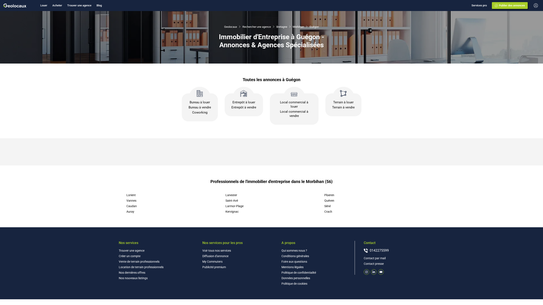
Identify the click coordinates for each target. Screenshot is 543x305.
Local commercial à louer (294, 104)
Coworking (199, 112)
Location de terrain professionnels (141, 267)
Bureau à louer (200, 102)
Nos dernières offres (132, 272)
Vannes (131, 200)
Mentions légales (292, 267)
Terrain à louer (343, 102)
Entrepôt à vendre (243, 107)
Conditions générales (295, 256)
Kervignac (232, 211)
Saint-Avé (231, 200)
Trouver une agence (79, 5)
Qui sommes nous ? (294, 250)
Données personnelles (295, 278)
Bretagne (281, 26)
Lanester (231, 195)
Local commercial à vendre (294, 114)
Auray (130, 211)
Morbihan (298, 26)
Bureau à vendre (200, 107)
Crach (328, 211)
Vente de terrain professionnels (139, 261)
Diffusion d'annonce (215, 256)
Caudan (131, 206)
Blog (99, 5)
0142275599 (379, 250)
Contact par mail (375, 258)
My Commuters (212, 261)
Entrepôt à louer (243, 102)
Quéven (329, 200)
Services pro (479, 5)
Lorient (131, 195)
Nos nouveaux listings (133, 278)
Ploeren (329, 195)
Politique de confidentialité (298, 272)
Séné (327, 206)
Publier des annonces (512, 5)
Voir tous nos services (216, 250)
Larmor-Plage (234, 206)
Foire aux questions (294, 261)
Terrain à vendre (343, 107)
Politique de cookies (294, 283)
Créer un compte (129, 256)
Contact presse (374, 263)
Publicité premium (214, 267)
